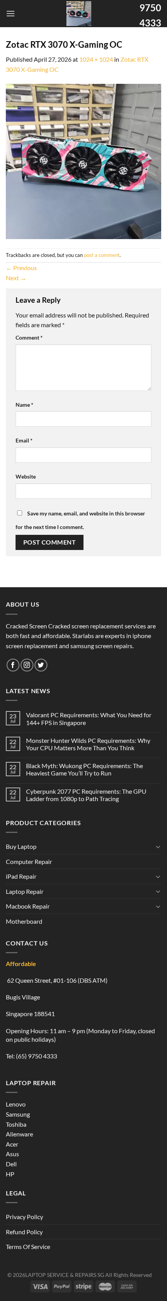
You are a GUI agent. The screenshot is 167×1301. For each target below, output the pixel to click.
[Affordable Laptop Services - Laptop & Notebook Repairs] (79, 13)
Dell (11, 1163)
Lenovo (16, 1104)
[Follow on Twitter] (41, 665)
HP (10, 1174)
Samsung (18, 1114)
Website (26, 476)
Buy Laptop (21, 846)
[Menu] (10, 13)
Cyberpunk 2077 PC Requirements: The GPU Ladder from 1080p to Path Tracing (86, 795)
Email (24, 440)
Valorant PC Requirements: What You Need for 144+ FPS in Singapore (88, 718)
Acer (12, 1144)
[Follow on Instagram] (27, 665)
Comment (29, 337)
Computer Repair (29, 861)
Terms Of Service (28, 1246)
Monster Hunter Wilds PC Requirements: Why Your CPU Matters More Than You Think (88, 744)
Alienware (19, 1134)
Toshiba (16, 1124)
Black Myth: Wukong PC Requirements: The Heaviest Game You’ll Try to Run (84, 769)
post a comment (102, 255)
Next (16, 277)
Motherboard (24, 921)
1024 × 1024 (96, 59)
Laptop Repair (24, 891)
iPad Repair (21, 876)
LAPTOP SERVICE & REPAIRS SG (64, 1275)
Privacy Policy (24, 1216)
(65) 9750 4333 (36, 1056)
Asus (12, 1153)
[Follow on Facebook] (13, 665)
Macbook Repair (28, 906)
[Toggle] (158, 846)
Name (24, 404)
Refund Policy (24, 1231)
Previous (21, 267)
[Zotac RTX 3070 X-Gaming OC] (83, 160)
